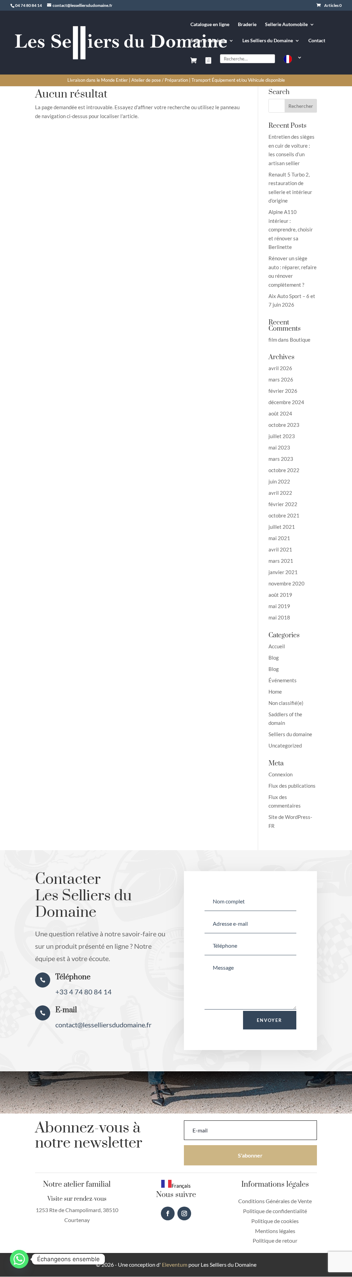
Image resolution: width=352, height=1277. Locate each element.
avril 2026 (280, 368)
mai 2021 (279, 538)
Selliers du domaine (290, 734)
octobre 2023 (283, 425)
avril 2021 (280, 549)
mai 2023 (279, 447)
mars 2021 (280, 561)
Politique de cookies (275, 1221)
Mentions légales (275, 1231)
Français (181, 1186)
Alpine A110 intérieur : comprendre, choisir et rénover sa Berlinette (290, 229)
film (272, 340)
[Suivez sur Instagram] (184, 1213)
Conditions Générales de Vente (275, 1201)
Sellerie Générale (208, 40)
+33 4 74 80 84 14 (83, 992)
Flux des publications (292, 786)
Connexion (280, 774)
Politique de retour (275, 1240)
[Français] (293, 65)
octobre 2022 (283, 470)
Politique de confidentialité (275, 1211)
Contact (316, 40)
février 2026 (282, 391)
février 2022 (282, 504)
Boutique (300, 340)
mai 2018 (279, 617)
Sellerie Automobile (286, 24)
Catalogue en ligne (209, 24)
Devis (208, 66)
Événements (282, 680)
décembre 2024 (286, 402)
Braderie (247, 24)
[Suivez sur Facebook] (168, 1213)
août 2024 (280, 413)
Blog (273, 657)
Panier (193, 66)
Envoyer (270, 1020)
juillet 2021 (281, 527)
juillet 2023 (281, 436)
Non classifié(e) (286, 703)
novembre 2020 (286, 583)
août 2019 (280, 595)
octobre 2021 (283, 515)
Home (275, 691)
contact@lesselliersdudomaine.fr (103, 1025)
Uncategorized (285, 745)
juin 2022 (279, 481)
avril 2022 (280, 493)
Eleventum (174, 1264)
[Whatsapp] (19, 1259)
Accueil (276, 646)
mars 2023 (280, 459)
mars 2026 (280, 379)
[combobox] (176, 1185)
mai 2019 (279, 606)
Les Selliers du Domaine (267, 40)
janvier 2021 (283, 572)
